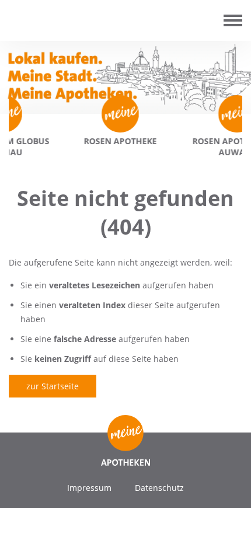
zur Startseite (52, 386)
